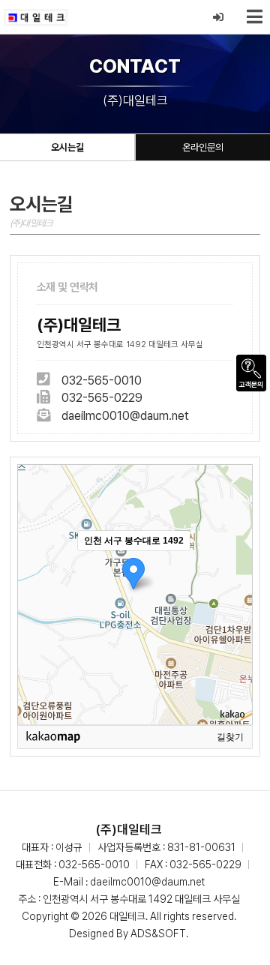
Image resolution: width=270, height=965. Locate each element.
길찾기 (230, 737)
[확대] (234, 568)
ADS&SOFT (158, 934)
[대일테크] (36, 17)
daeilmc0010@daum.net (125, 416)
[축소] (234, 592)
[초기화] (234, 621)
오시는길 (67, 147)
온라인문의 (203, 147)
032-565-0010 (102, 380)
